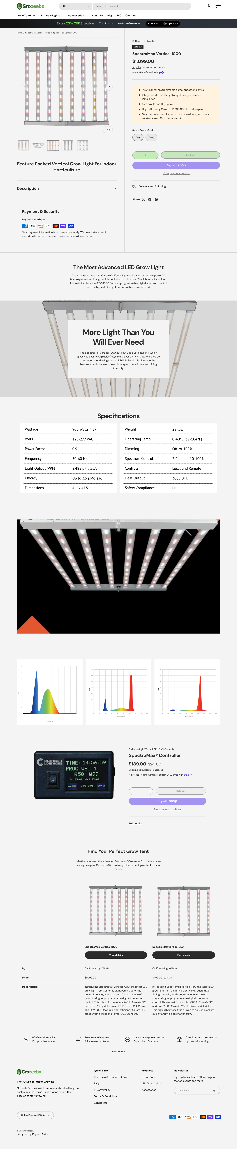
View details (116, 955)
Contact (130, 15)
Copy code (172, 23)
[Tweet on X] (143, 199)
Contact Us (100, 1102)
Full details (135, 823)
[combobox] (125, 6)
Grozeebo (28, 1131)
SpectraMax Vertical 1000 (65, 33)
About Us (98, 15)
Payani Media (40, 1134)
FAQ (119, 15)
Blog (110, 15)
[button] (218, 6)
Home (19, 33)
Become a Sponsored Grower (111, 1077)
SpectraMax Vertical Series (37, 33)
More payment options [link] (176, 173)
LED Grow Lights (50, 15)
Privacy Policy (102, 1090)
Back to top (118, 1051)
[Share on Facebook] (150, 199)
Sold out (190, 154)
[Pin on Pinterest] (156, 199)
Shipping (136, 67)
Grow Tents (24, 15)
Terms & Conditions (105, 1096)
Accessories (76, 15)
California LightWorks (143, 41)
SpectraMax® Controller (155, 755)
